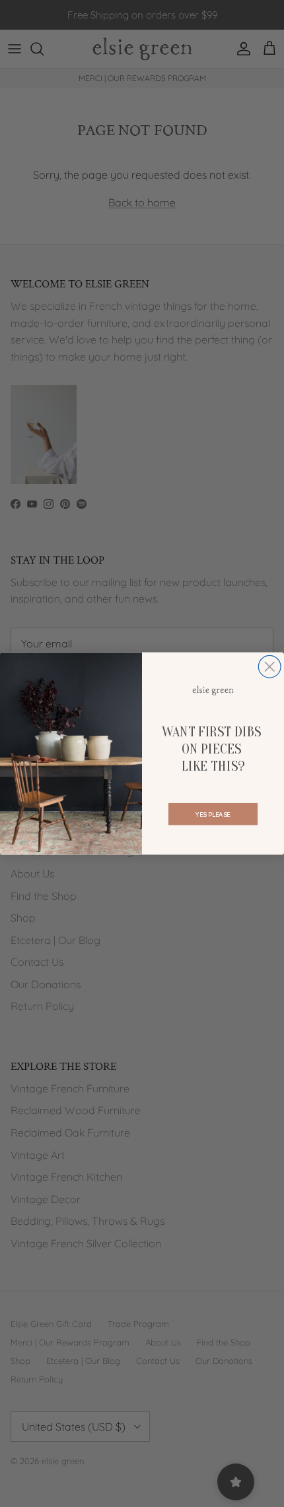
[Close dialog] (269, 666)
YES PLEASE (212, 814)
